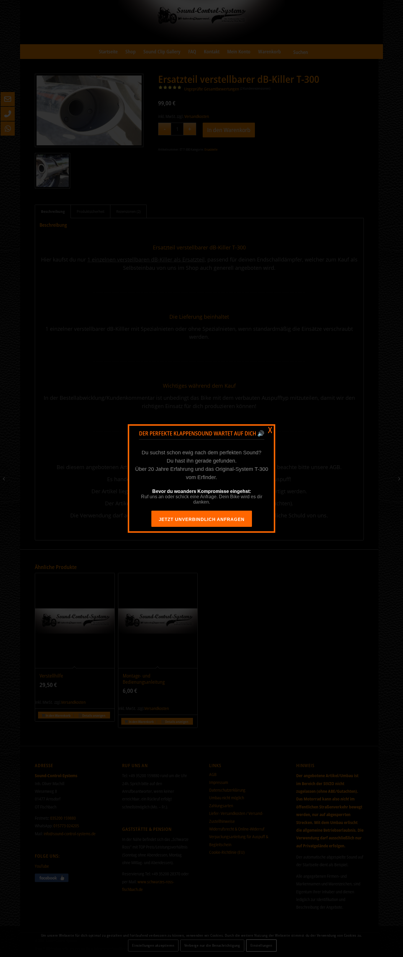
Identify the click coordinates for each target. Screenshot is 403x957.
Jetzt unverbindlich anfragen (202, 519)
